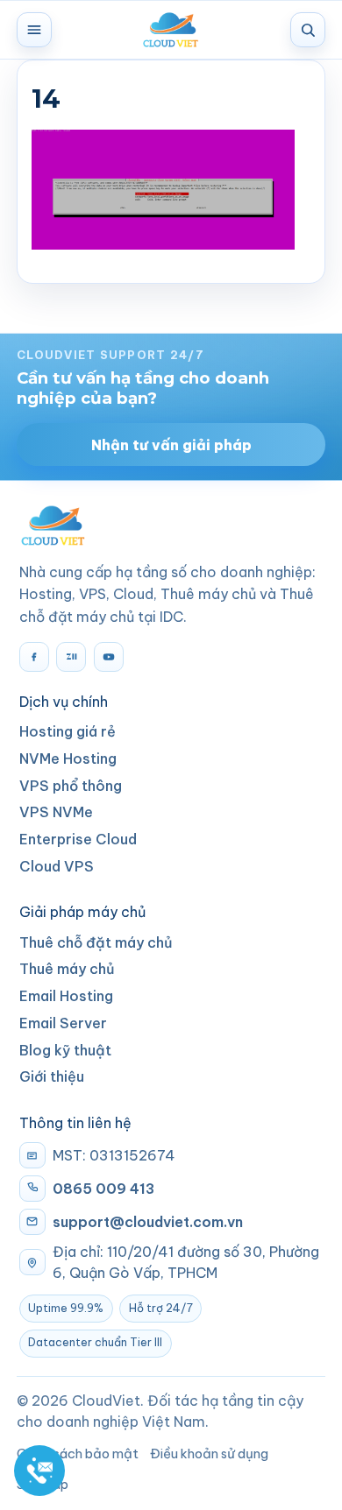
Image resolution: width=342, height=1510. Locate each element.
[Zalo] (71, 657)
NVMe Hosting (68, 758)
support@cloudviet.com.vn (148, 1222)
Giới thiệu (51, 1076)
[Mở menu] (34, 29)
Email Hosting (66, 996)
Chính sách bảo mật (78, 1453)
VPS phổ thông (70, 785)
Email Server (63, 1023)
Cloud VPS (56, 866)
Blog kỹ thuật (65, 1050)
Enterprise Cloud (78, 839)
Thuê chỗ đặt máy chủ (96, 942)
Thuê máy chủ (67, 968)
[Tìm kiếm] (307, 29)
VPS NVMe (56, 812)
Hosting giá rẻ (67, 731)
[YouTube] (109, 657)
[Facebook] (34, 657)
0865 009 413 (103, 1188)
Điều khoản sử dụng (209, 1453)
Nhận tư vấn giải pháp (171, 445)
